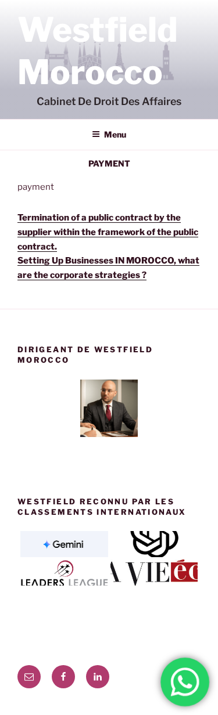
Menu (115, 134)
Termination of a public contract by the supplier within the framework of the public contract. (107, 232)
